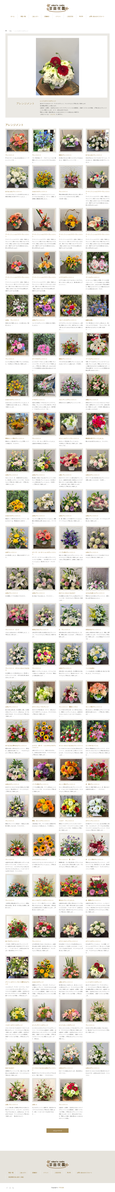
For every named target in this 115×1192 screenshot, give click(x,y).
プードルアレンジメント (93, 277)
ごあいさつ (35, 16)
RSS (13, 1187)
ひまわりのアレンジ (37, 982)
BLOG (81, 16)
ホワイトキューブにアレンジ (40, 707)
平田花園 (61, 1187)
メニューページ (57, 1130)
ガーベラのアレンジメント (39, 359)
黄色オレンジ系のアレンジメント (14, 438)
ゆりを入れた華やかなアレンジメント (16, 745)
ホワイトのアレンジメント (93, 941)
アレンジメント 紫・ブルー (67, 859)
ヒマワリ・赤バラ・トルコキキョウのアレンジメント (44, 746)
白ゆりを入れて (9, 1068)
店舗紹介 (46, 16)
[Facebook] (6, 1187)
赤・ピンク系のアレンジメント (94, 859)
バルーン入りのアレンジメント (68, 320)
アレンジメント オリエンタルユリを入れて (17, 669)
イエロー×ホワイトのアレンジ (13, 1025)
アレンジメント (9, 155)
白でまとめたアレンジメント (94, 155)
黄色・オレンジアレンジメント (41, 821)
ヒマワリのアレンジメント (66, 277)
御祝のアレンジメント (65, 359)
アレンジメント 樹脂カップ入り (68, 707)
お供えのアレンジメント (93, 475)
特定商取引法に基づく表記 (16, 1177)
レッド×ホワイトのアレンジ (94, 982)
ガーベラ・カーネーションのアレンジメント (44, 553)
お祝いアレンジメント (65, 475)
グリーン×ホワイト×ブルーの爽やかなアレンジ (17, 983)
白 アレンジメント (64, 629)
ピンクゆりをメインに (92, 745)
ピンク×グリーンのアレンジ (40, 1025)
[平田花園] (57, 8)
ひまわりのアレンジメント (39, 191)
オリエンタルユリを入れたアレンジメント (71, 745)
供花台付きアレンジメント (93, 629)
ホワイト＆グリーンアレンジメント (69, 438)
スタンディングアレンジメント (68, 399)
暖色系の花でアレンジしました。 (95, 438)
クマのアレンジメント (38, 399)
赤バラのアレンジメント (12, 941)
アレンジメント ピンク (12, 629)
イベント (58, 16)
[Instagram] (9, 1187)
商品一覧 (23, 16)
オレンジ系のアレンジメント (94, 707)
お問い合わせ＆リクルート (96, 16)
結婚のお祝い (89, 320)
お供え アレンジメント (12, 320)
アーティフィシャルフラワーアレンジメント (98, 192)
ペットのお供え (90, 668)
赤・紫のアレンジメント (93, 784)
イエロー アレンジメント (66, 821)
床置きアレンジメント (92, 399)
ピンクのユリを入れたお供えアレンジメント (44, 1069)
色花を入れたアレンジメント (40, 629)
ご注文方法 (70, 16)
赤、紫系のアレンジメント (93, 900)
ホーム (12, 16)
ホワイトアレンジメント (93, 821)
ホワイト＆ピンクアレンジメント (68, 941)
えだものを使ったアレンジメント (95, 593)
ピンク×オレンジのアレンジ (67, 1025)
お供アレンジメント (11, 552)
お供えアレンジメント (38, 320)
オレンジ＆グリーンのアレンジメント (43, 900)
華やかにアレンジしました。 (67, 900)
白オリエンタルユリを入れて (67, 593)
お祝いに (34, 1104)
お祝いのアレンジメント (66, 982)
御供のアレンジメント (65, 155)
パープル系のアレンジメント (67, 552)
